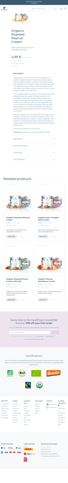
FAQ (25, 408)
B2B (36, 413)
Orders (37, 411)
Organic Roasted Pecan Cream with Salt (17, 280)
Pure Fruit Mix (5, 408)
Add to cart (11, 236)
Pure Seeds (4, 415)
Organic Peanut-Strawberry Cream (46, 280)
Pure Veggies (4, 418)
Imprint (26, 424)
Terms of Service (50, 336)
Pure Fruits (4, 411)
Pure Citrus (4, 406)
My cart (37, 408)
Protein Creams (16, 413)
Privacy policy (27, 420)
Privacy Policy (40, 336)
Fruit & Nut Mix (5, 404)
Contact (26, 406)
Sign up (55, 332)
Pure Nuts (4, 413)
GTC (25, 422)
